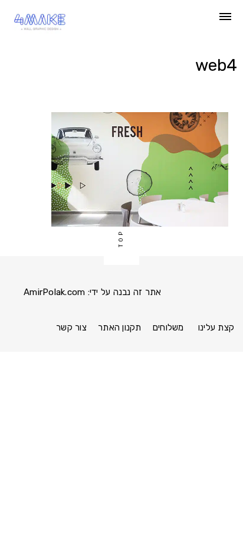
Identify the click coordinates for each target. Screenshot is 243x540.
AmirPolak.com (54, 292)
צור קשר (71, 327)
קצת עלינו (216, 327)
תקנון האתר (120, 327)
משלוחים (168, 327)
